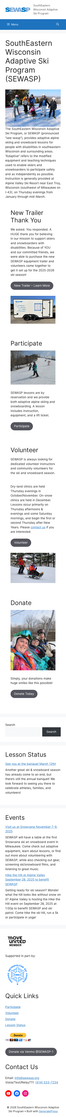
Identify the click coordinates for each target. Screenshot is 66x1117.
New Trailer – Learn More (32, 285)
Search (10, 725)
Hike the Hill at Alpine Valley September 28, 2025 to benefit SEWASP (27, 879)
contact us (38, 527)
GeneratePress (48, 1111)
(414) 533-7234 (46, 1082)
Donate (10, 1019)
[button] (57, 24)
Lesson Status (15, 1025)
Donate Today (24, 694)
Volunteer (21, 542)
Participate (21, 426)
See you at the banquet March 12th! (30, 764)
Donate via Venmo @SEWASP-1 (31, 1051)
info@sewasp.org (27, 1078)
